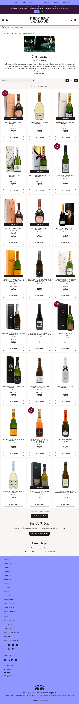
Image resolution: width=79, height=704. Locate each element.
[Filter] (76, 80)
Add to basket (13, 138)
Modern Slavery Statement (11, 632)
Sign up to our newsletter (39, 533)
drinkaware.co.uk (44, 700)
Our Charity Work (9, 575)
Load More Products (39, 515)
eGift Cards (7, 596)
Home (3, 33)
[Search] (3, 27)
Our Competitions (9, 607)
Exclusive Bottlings (9, 604)
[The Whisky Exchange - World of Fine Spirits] (39, 20)
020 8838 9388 (50, 552)
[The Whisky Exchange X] (9, 660)
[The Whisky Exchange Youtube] (16, 660)
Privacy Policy (8, 624)
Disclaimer (7, 636)
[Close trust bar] (77, 2)
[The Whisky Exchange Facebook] (5, 660)
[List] (72, 80)
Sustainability (7, 579)
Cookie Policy (8, 628)
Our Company (8, 563)
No (42, 11)
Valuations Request (9, 611)
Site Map (6, 592)
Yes (37, 11)
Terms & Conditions (9, 620)
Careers (6, 583)
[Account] (7, 20)
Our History (7, 567)
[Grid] (67, 80)
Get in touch (31, 552)
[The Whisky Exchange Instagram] (12, 660)
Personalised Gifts (9, 600)
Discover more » (39, 74)
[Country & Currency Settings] (75, 20)
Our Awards (7, 571)
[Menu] (3, 20)
